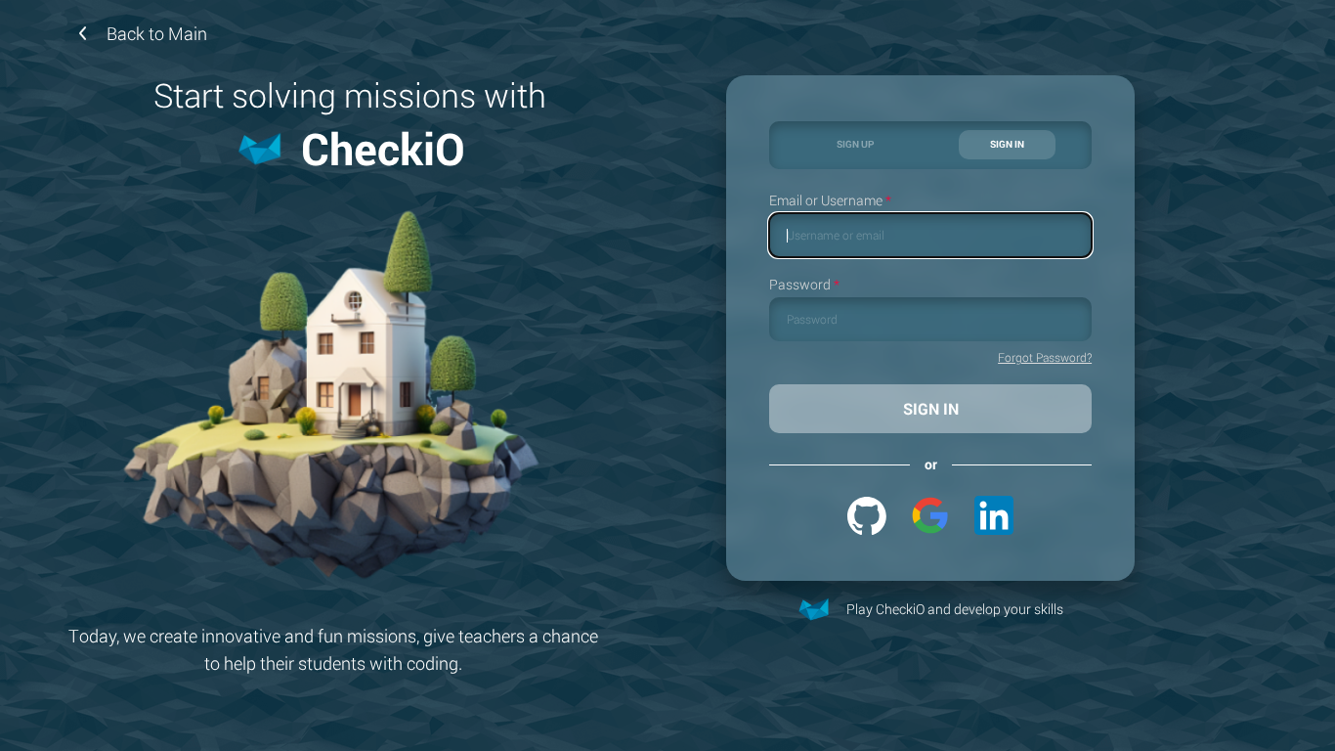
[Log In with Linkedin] (993, 515)
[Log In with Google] (930, 515)
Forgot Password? (1045, 358)
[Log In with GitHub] (866, 515)
